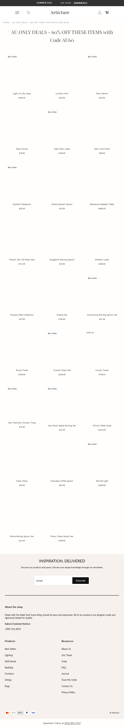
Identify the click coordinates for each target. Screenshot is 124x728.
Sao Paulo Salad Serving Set (62, 425)
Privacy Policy (68, 692)
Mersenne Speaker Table (102, 204)
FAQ (64, 667)
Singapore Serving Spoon (62, 259)
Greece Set (62, 314)
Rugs (7, 686)
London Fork (62, 93)
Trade (64, 661)
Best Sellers (10, 649)
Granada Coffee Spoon (62, 480)
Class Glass (22, 480)
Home (6, 22)
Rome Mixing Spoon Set (22, 536)
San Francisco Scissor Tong (22, 422)
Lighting (9, 655)
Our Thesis (67, 655)
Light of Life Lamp (22, 93)
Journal (65, 673)
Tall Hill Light (102, 480)
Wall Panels (10, 661)
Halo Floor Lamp (62, 148)
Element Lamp (102, 259)
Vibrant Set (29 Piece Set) (22, 259)
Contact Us (67, 686)
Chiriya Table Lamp (102, 425)
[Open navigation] (17, 12)
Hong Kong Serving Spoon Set (102, 314)
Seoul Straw (22, 148)
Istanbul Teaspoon (22, 204)
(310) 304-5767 (73, 723)
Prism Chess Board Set (62, 536)
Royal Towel (22, 370)
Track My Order (69, 679)
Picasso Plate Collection (22, 314)
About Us (66, 649)
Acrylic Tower (102, 370)
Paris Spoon (102, 93)
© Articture (114, 712)
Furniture (9, 673)
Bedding (9, 667)
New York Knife (102, 148)
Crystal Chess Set (62, 370)
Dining (8, 679)
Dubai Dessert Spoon (62, 204)
